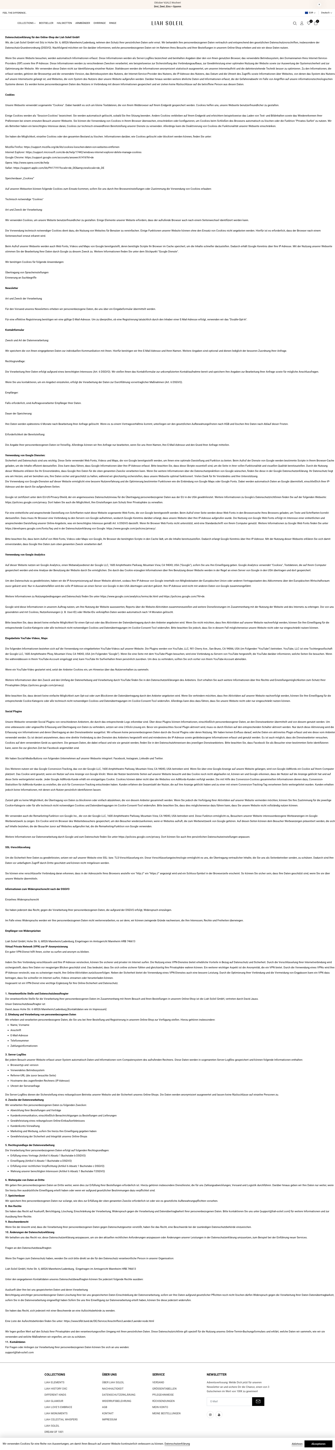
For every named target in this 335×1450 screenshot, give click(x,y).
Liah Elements (54, 1382)
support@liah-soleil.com (275, 1211)
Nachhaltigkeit (113, 1388)
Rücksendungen (163, 1401)
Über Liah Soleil (113, 1382)
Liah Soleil (51, 1425)
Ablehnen (297, 1443)
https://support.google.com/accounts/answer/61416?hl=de (59, 157)
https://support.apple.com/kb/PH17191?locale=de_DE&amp (48, 167)
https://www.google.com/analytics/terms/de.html (129, 596)
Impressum (109, 1419)
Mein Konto (160, 1407)
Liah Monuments (56, 1413)
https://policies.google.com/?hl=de (184, 596)
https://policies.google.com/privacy (26, 502)
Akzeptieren (318, 1443)
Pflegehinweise (163, 1394)
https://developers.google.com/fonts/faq (29, 528)
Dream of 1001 (54, 1431)
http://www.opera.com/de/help (31, 162)
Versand (158, 1382)
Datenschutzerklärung (118, 1394)
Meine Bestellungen (166, 1413)
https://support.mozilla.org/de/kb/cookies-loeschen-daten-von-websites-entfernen (71, 147)
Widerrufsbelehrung (116, 1401)
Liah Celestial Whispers (61, 1419)
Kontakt (108, 1413)
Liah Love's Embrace (58, 1407)
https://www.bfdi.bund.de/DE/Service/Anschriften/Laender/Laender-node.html (109, 1321)
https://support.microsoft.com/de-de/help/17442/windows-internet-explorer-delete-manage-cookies (84, 152)
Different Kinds (55, 1394)
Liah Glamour (53, 1401)
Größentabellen (164, 1388)
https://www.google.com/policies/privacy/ (131, 528)
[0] (309, 23)
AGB (104, 1407)
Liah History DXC (55, 1388)
